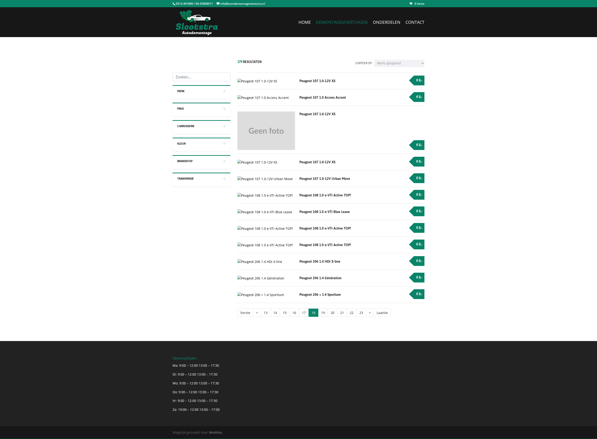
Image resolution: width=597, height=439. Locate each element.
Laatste (382, 312)
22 (352, 312)
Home (304, 23)
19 (323, 312)
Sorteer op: (363, 63)
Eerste (245, 312)
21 (342, 312)
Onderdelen (386, 23)
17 (304, 312)
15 (285, 312)
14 (275, 312)
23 (361, 312)
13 (265, 312)
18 (313, 312)
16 (294, 312)
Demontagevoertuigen (342, 23)
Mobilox (215, 432)
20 (332, 312)
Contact (415, 23)
